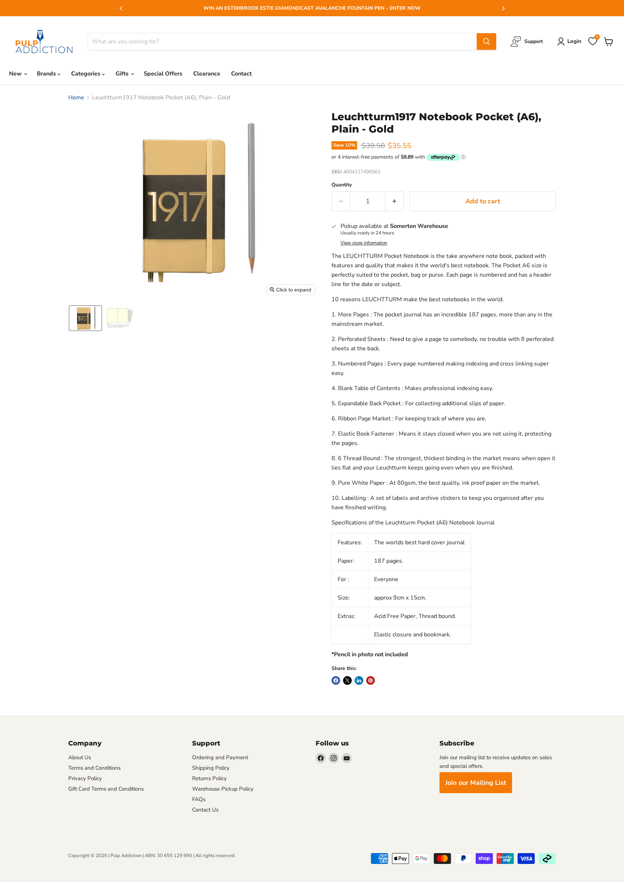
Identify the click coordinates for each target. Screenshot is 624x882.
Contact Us (205, 809)
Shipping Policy (211, 767)
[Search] (486, 41)
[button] (85, 318)
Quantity (342, 185)
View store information (364, 243)
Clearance (206, 74)
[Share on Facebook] (336, 680)
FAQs (198, 799)
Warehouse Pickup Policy (223, 788)
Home (76, 97)
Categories (86, 74)
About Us (79, 757)
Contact (241, 74)
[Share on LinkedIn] (359, 680)
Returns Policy (209, 778)
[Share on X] (347, 680)
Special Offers (163, 74)
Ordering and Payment (220, 757)
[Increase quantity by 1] (394, 201)
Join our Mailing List (475, 782)
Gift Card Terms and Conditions (106, 788)
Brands (47, 74)
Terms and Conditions (94, 767)
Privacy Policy (85, 778)
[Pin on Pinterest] (370, 680)
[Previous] (121, 8)
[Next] (503, 8)
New (16, 74)
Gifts (123, 74)
